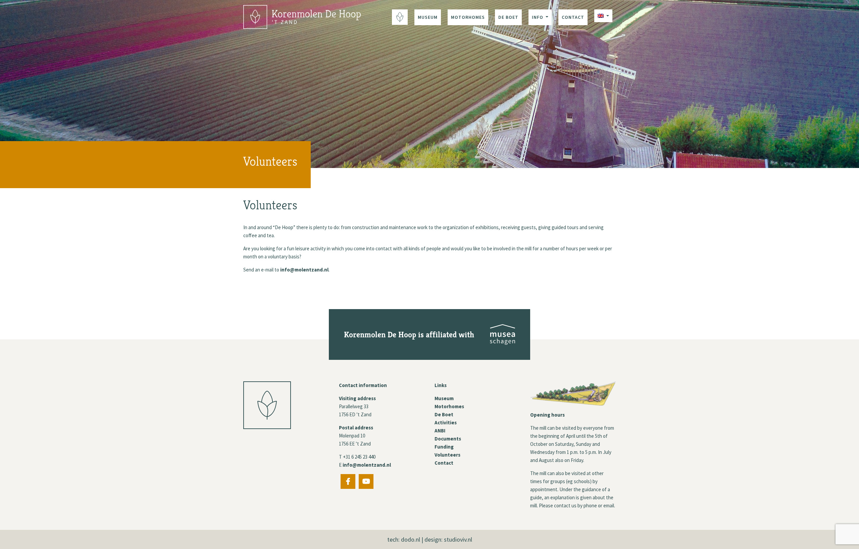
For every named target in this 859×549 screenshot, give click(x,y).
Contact (573, 17)
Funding (444, 447)
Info (538, 17)
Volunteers (447, 455)
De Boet (508, 17)
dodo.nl (410, 539)
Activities (446, 422)
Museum (428, 17)
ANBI (440, 430)
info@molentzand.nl (304, 269)
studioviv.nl (458, 539)
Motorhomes (468, 17)
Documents (448, 438)
